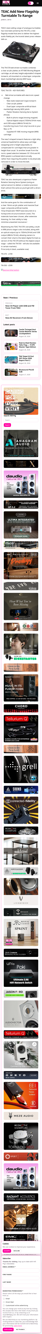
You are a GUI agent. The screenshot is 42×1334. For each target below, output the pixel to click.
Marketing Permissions (13, 1291)
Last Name (7, 1282)
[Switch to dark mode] (31, 3)
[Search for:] (21, 420)
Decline (17, 1250)
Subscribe (8, 1329)
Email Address (9, 1267)
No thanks (20, 1329)
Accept (7, 1250)
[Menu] (38, 3)
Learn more (18, 1326)
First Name (7, 1274)
